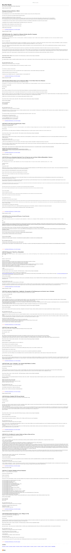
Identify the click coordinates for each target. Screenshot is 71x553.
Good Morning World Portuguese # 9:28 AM (11, 286)
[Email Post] (20, 152)
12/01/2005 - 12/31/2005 (47, 546)
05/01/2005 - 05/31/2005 (5, 546)
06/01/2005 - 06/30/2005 (12, 546)
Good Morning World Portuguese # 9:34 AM (11, 152)
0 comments (18, 29)
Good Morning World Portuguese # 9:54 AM (11, 541)
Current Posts (53, 546)
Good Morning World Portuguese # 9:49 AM (11, 465)
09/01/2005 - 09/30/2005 (26, 546)
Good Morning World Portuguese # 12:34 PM (11, 324)
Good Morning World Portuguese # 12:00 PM (11, 211)
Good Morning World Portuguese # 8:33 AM (11, 429)
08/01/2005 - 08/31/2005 (19, 546)
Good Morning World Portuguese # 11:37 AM (11, 360)
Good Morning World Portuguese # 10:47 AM (11, 391)
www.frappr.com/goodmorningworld (61, 273)
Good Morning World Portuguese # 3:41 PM (11, 29)
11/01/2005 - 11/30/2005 (40, 546)
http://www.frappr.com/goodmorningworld (7, 273)
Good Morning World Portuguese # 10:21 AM (11, 120)
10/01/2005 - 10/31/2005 (33, 546)
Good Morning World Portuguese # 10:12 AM (11, 249)
